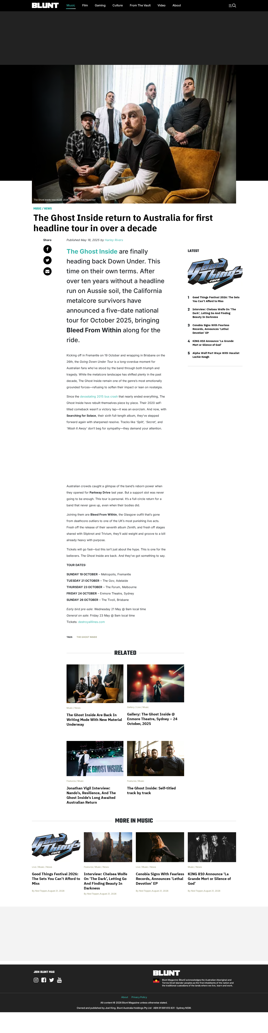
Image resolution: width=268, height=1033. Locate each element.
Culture (117, 5)
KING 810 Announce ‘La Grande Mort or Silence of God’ (213, 343)
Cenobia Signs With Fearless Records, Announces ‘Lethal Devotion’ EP (211, 328)
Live (138, 707)
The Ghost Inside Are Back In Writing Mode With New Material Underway (94, 719)
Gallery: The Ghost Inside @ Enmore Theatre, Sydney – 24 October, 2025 (152, 719)
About (176, 5)
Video (162, 5)
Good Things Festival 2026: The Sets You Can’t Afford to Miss (216, 299)
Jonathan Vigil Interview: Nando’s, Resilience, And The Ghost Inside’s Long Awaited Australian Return (91, 795)
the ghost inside (87, 637)
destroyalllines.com (91, 622)
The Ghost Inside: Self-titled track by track (151, 790)
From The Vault (140, 5)
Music (71, 5)
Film (85, 5)
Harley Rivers (114, 240)
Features (71, 781)
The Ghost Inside (92, 251)
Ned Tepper (41, 890)
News (48, 208)
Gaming (100, 5)
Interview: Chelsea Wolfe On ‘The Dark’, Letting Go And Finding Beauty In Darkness (214, 313)
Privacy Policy (139, 997)
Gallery (131, 707)
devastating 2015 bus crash (99, 396)
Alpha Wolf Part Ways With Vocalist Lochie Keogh (216, 355)
